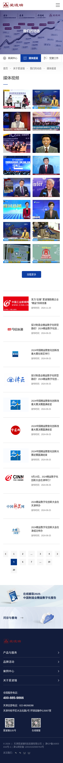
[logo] (29, 5)
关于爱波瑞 (10, 680)
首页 (5, 68)
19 (49, 562)
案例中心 (8, 671)
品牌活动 (8, 661)
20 (14, 570)
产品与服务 (10, 652)
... (31, 554)
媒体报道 (51, 68)
